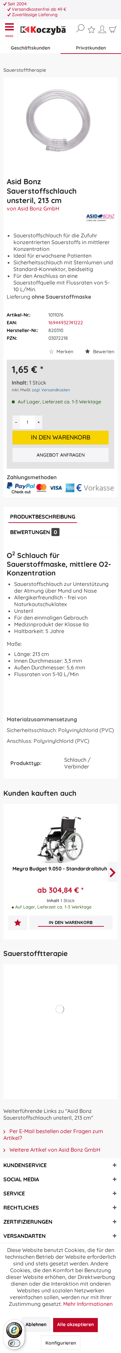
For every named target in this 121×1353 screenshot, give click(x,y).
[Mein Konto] (102, 31)
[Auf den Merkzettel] (17, 923)
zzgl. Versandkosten (51, 389)
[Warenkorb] (113, 31)
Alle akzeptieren (75, 1324)
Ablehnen (36, 1324)
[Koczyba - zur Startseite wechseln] (43, 30)
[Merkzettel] (91, 31)
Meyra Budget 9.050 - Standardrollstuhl (60, 868)
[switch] (14, 1343)
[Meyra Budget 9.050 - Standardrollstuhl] (60, 839)
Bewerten (103, 352)
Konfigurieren (60, 1343)
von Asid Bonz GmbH (33, 208)
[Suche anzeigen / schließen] (80, 29)
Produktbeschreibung (42, 516)
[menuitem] (11, 30)
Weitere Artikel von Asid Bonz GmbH (54, 1149)
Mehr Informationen (88, 1303)
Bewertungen (33, 532)
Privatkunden (91, 48)
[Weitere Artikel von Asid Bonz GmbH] (100, 218)
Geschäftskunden (30, 48)
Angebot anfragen (61, 455)
